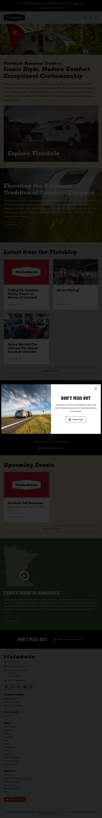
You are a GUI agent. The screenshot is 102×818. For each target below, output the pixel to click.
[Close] (95, 389)
